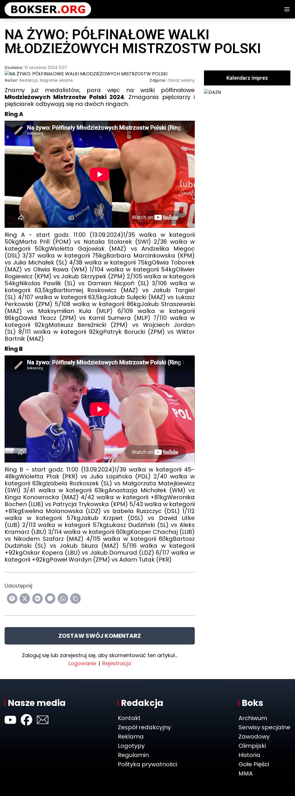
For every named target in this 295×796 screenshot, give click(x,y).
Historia (249, 755)
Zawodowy (254, 736)
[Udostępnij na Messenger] (50, 598)
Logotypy (131, 746)
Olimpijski (252, 746)
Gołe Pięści (254, 764)
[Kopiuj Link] (75, 598)
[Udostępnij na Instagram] (37, 598)
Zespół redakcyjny (144, 727)
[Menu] (286, 9)
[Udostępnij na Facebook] (12, 598)
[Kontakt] (42, 720)
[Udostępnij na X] (25, 598)
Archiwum (253, 718)
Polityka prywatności (147, 764)
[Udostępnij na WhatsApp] (63, 598)
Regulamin (133, 755)
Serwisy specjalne (264, 727)
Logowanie (82, 663)
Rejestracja (116, 663)
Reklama (131, 736)
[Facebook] (26, 720)
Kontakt (129, 718)
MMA (246, 773)
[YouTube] (10, 720)
